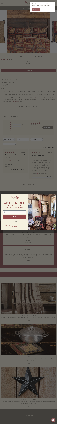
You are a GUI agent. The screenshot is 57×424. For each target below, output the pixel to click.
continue (14, 217)
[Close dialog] (54, 196)
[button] (53, 420)
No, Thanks (14, 221)
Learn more (36, 9)
